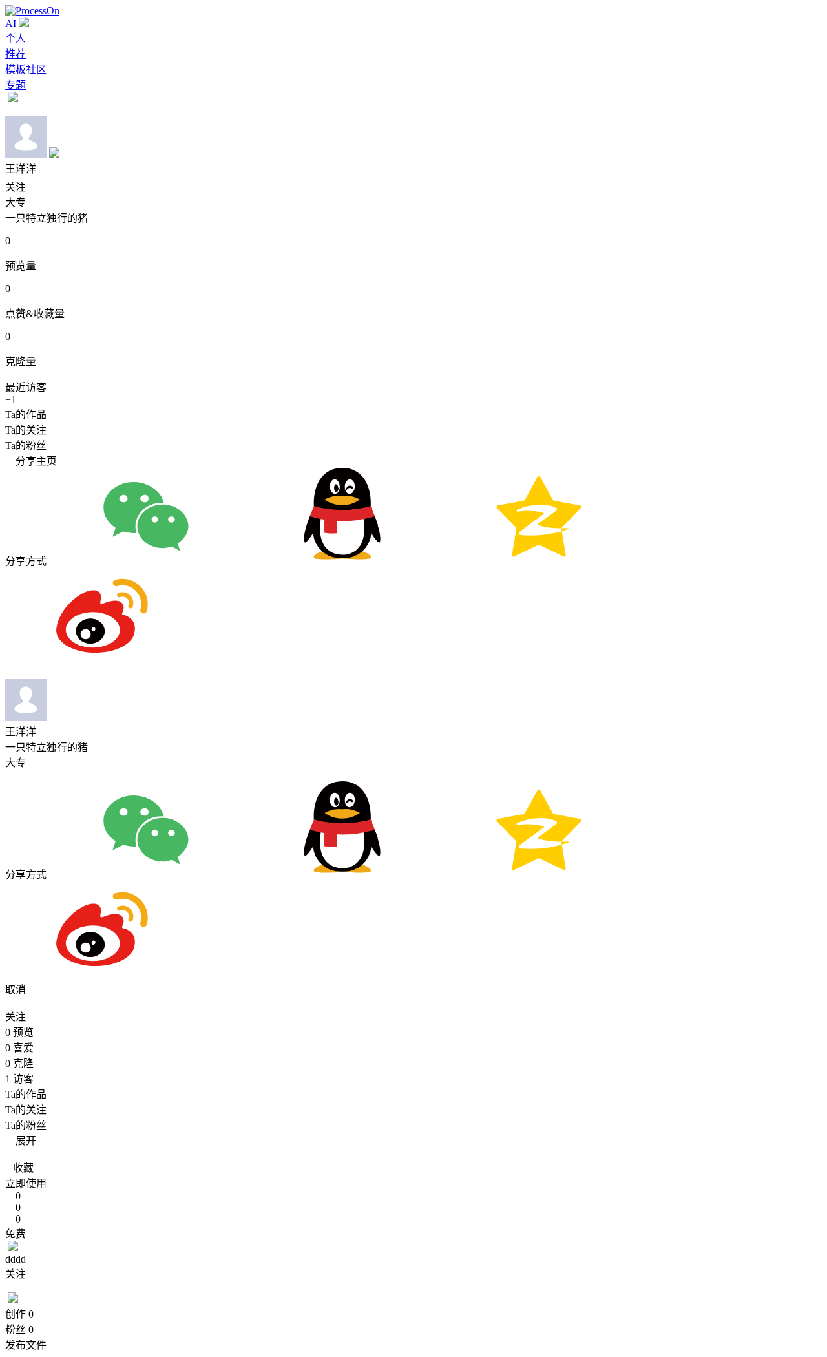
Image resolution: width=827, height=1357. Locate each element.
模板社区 (26, 69)
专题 (15, 84)
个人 (15, 38)
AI (10, 23)
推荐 (15, 53)
